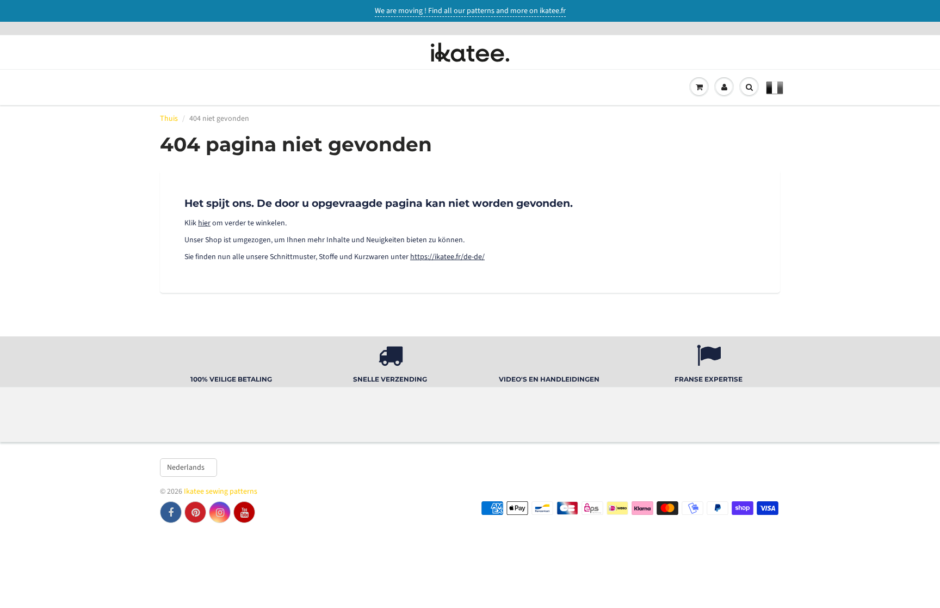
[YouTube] (244, 512)
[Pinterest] (195, 512)
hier (204, 223)
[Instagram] (220, 512)
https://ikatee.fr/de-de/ (447, 256)
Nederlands (186, 467)
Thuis (169, 118)
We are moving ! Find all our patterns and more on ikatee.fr (470, 10)
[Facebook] (171, 512)
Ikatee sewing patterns (220, 491)
